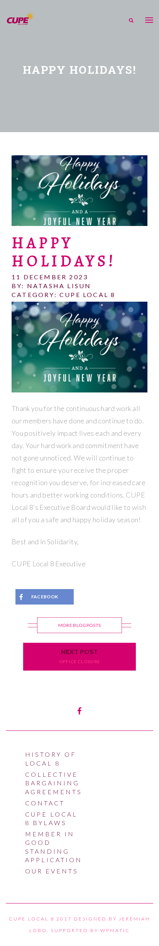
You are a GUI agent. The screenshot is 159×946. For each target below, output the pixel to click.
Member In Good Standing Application (53, 846)
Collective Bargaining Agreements (53, 783)
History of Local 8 (50, 758)
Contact (45, 803)
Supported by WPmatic (90, 930)
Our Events (51, 871)
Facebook (44, 597)
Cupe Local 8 (87, 294)
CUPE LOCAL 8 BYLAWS (51, 818)
